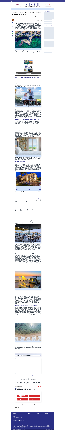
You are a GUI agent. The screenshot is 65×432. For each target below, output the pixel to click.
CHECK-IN (38, 11)
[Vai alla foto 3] (29, 189)
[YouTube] (17, 6)
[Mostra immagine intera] (40, 185)
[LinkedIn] (14, 6)
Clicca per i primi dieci (49, 25)
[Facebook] (11, 6)
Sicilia (18, 382)
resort (28, 382)
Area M (21, 382)
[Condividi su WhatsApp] (12, 30)
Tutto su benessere (33, 379)
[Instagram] (15, 6)
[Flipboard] (20, 6)
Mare (39, 382)
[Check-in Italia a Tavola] (48, 5)
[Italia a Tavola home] (20, 413)
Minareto (24, 382)
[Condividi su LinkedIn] (12, 28)
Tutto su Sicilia (23, 379)
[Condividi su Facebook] (12, 25)
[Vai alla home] (12, 9)
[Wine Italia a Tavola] (17, 4)
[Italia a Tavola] (32, 4)
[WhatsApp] (19, 6)
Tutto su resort (28, 379)
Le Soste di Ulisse (38, 50)
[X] (13, 6)
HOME (35, 11)
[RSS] (21, 6)
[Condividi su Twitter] (12, 27)
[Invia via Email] (12, 31)
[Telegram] (16, 6)
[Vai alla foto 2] (28, 189)
